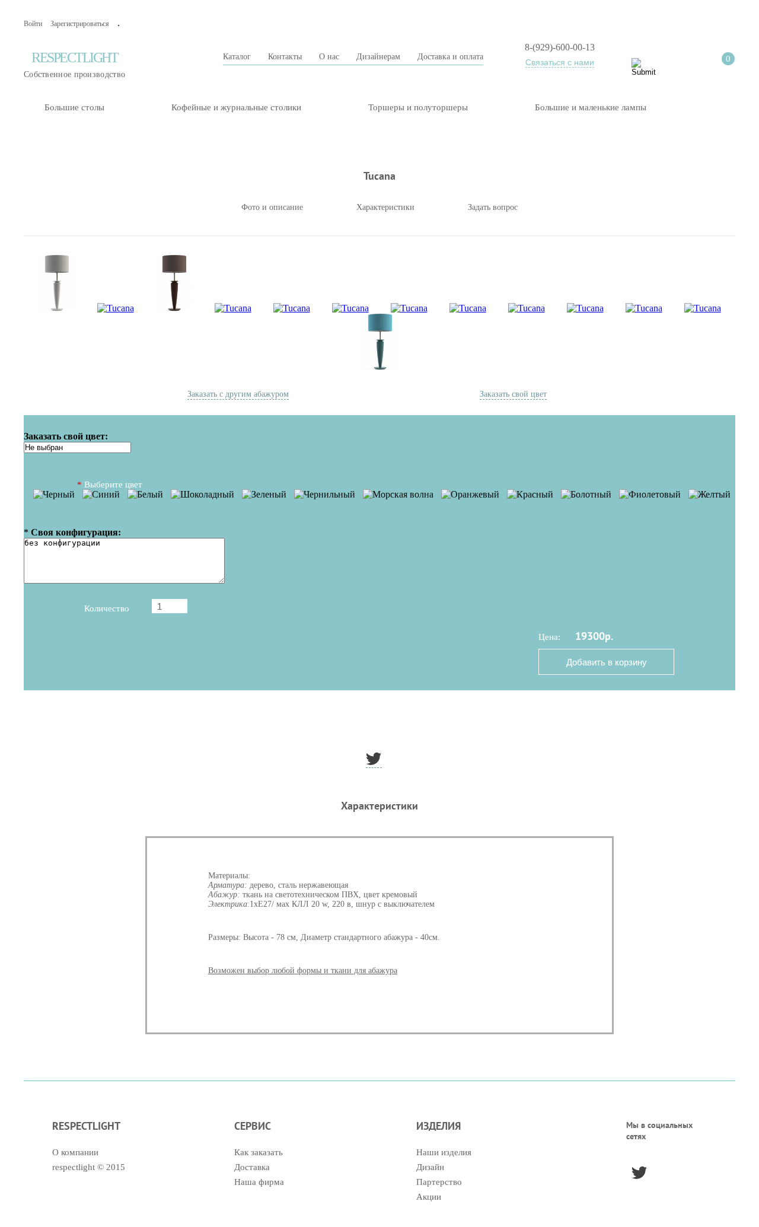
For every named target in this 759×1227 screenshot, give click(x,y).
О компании (75, 1152)
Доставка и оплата (450, 56)
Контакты (285, 56)
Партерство (439, 1182)
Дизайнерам (378, 56)
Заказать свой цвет (513, 394)
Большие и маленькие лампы (590, 107)
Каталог (237, 56)
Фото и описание (272, 207)
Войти (33, 24)
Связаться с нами (559, 62)
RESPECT (74, 64)
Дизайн (430, 1167)
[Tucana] (56, 284)
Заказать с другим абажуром (238, 394)
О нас (329, 56)
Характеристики (385, 207)
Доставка (252, 1167)
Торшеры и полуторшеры (418, 107)
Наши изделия (443, 1152)
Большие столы (74, 107)
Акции (428, 1196)
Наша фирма (259, 1182)
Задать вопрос (493, 207)
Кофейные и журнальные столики (236, 107)
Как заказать (258, 1152)
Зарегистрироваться (79, 24)
